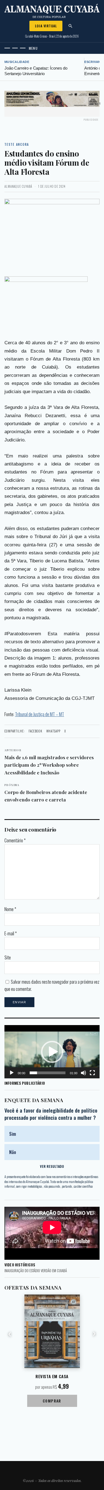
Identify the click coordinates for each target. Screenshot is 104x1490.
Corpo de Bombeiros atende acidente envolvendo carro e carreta (45, 793)
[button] (52, 1052)
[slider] (47, 1072)
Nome (10, 909)
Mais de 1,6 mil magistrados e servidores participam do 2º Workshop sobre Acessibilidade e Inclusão (49, 762)
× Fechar (95, 103)
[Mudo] (83, 1073)
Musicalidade (16, 61)
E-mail (10, 933)
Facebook (35, 731)
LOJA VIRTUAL (46, 25)
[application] (52, 1051)
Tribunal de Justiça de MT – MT (39, 714)
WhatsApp (53, 731)
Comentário (15, 840)
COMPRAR (52, 1401)
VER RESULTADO (52, 1166)
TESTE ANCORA (16, 144)
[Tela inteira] (92, 1073)
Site (7, 957)
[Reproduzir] (11, 1073)
